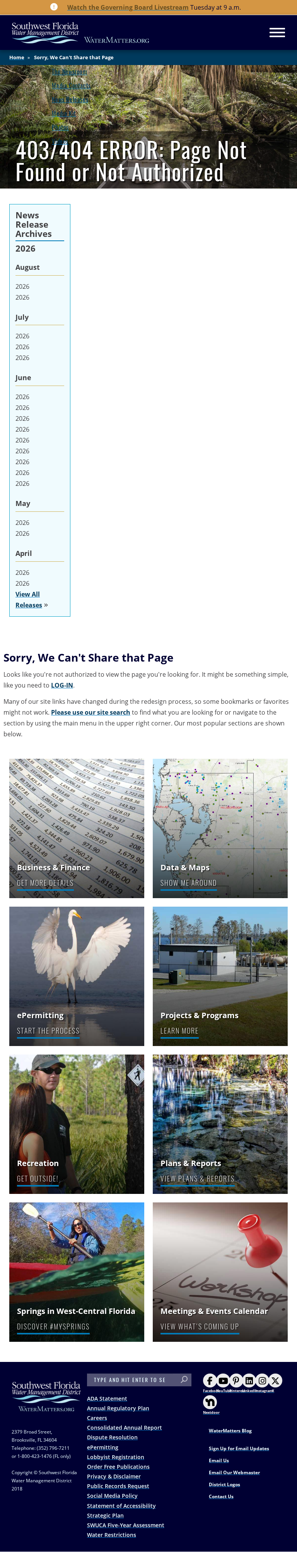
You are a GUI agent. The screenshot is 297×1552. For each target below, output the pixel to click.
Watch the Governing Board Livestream (128, 7)
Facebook (211, 1390)
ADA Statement (107, 1398)
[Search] (184, 1380)
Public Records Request (118, 1486)
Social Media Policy (112, 1495)
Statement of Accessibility (121, 1505)
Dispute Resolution (112, 1437)
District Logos (224, 1484)
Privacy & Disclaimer (114, 1476)
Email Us (219, 1460)
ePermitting (102, 1447)
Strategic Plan (105, 1515)
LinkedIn (250, 1390)
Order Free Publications (118, 1466)
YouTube (224, 1390)
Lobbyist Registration (115, 1457)
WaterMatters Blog (230, 1430)
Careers (97, 1418)
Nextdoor (211, 1412)
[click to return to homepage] (46, 1404)
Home (16, 57)
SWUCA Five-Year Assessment (125, 1525)
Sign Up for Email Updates (239, 1448)
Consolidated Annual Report (124, 1427)
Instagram (264, 1390)
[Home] (81, 32)
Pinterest (237, 1390)
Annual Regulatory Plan (118, 1408)
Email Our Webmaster (234, 1472)
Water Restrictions (111, 1534)
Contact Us (221, 1496)
